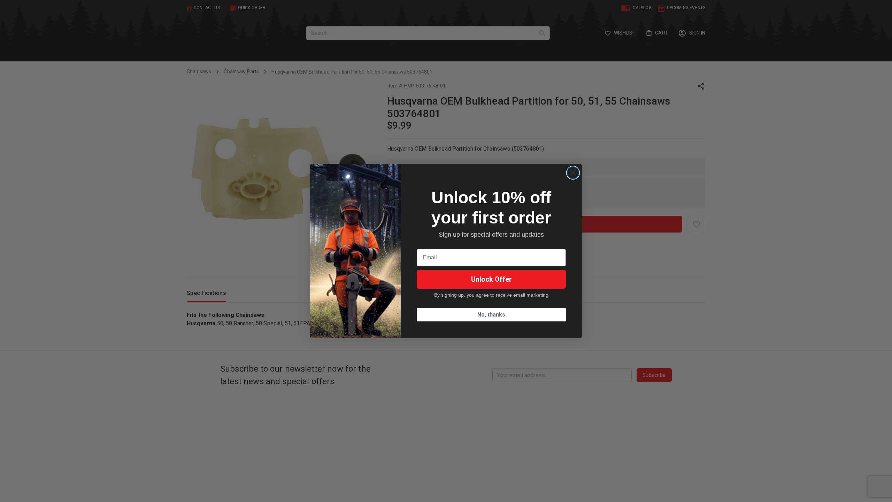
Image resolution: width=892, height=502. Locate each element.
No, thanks (491, 314)
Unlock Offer (491, 279)
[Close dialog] (573, 173)
